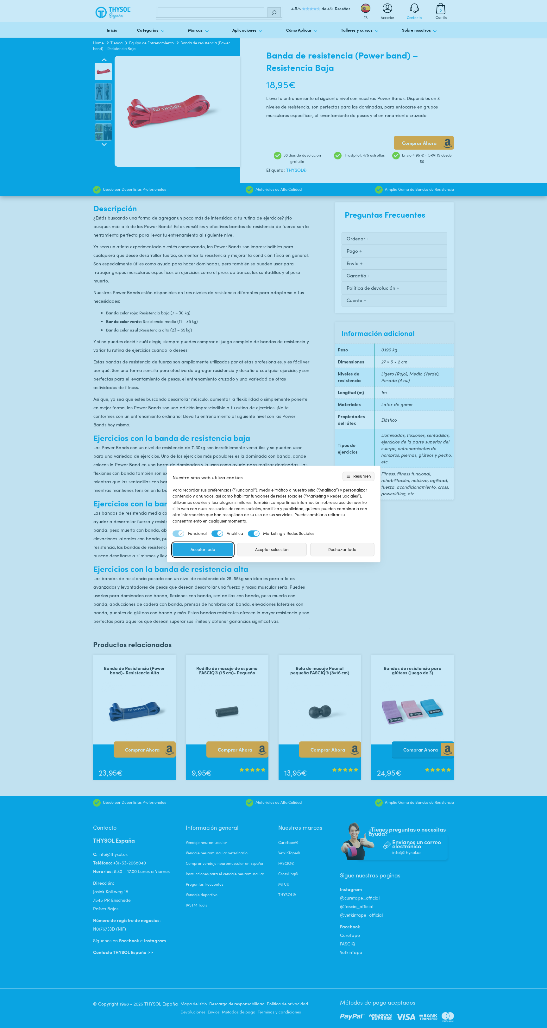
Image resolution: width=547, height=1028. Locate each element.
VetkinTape (351, 952)
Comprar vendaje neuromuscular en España (224, 863)
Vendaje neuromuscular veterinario (217, 852)
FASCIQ (347, 944)
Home (98, 42)
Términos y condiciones (279, 1012)
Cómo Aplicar (299, 30)
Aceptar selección (272, 549)
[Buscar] (274, 12)
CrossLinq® (288, 873)
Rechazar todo (342, 549)
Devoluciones (192, 1012)
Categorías (147, 30)
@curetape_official (360, 898)
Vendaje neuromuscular (206, 842)
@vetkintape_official (361, 915)
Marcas (195, 30)
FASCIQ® (286, 863)
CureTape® (288, 842)
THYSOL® (296, 170)
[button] (252, 769)
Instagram (155, 940)
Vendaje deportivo (201, 894)
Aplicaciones (244, 30)
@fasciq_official (356, 906)
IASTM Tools (196, 904)
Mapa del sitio (193, 1003)
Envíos (214, 1012)
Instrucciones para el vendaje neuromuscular (225, 873)
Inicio (112, 30)
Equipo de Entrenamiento (151, 42)
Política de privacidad (287, 1003)
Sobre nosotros (416, 30)
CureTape (350, 935)
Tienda (116, 42)
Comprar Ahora (419, 142)
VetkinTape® (289, 852)
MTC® (284, 884)
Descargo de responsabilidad (237, 1003)
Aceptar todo (203, 549)
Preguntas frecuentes (204, 884)
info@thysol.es (113, 854)
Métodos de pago (238, 1012)
